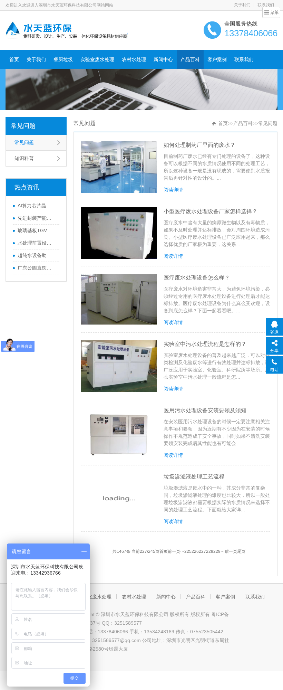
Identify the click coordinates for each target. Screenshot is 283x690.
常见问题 (23, 125)
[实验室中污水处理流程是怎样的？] (119, 366)
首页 (14, 59)
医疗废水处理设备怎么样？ (197, 278)
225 (188, 551)
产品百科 (190, 59)
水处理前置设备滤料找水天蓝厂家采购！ (37, 243)
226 (195, 551)
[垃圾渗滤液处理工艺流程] (119, 498)
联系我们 (244, 59)
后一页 (231, 551)
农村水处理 (134, 59)
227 (202, 551)
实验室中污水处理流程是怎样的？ (205, 344)
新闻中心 (163, 59)
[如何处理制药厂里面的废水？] (119, 167)
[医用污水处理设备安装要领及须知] (119, 432)
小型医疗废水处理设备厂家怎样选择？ (210, 211)
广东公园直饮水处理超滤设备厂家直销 (37, 268)
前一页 (174, 551)
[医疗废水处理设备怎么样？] (119, 299)
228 (209, 551)
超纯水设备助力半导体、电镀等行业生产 (37, 255)
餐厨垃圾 (63, 59)
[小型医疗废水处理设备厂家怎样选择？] (119, 233)
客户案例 (217, 59)
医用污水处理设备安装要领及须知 (205, 410)
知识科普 (24, 158)
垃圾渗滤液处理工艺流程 (194, 477)
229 (217, 551)
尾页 (241, 551)
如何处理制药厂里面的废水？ (199, 145)
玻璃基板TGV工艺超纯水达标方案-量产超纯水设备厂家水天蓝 (37, 230)
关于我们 (242, 4)
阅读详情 (173, 189)
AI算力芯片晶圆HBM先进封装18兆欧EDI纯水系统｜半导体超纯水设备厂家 (37, 205)
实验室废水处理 (97, 59)
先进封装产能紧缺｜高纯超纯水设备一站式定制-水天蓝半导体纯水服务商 (37, 218)
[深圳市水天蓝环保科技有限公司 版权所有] (67, 29)
